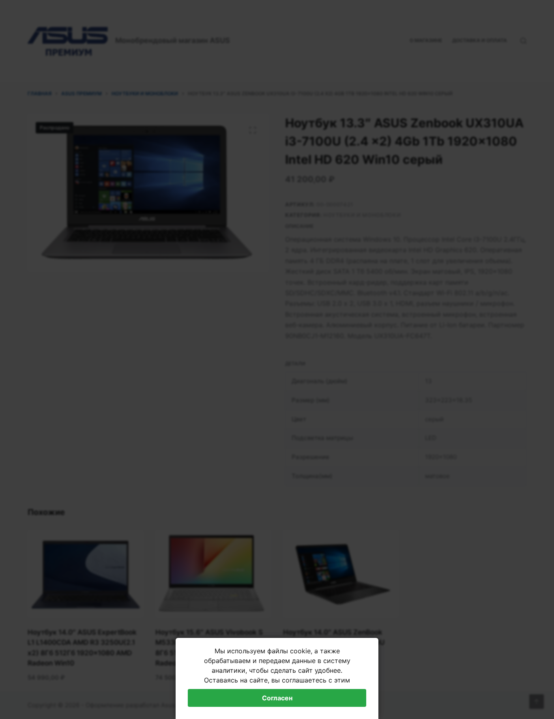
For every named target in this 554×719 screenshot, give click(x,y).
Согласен (277, 698)
